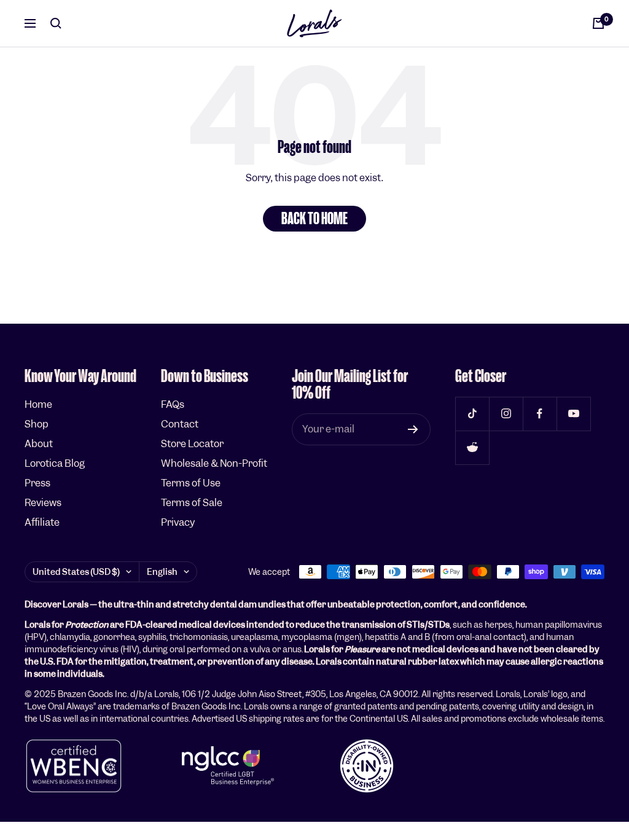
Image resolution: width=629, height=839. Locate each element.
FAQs (172, 404)
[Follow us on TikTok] (472, 414)
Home (38, 404)
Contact (179, 424)
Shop (37, 424)
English (162, 571)
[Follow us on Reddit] (472, 447)
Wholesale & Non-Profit (214, 463)
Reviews (43, 502)
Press (37, 483)
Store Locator (192, 443)
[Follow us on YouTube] (573, 414)
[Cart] (598, 23)
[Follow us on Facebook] (540, 414)
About (39, 443)
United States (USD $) (76, 571)
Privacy (178, 522)
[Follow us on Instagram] (506, 414)
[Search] (55, 23)
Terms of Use (191, 483)
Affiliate (42, 522)
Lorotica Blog (55, 463)
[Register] (413, 429)
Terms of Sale (191, 502)
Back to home (314, 218)
